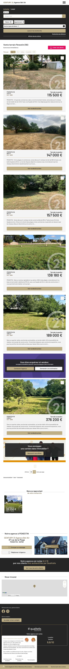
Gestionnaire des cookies (58, 666)
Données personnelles (41, 666)
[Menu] (64, 2)
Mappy (17, 595)
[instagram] (7, 611)
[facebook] (3, 611)
